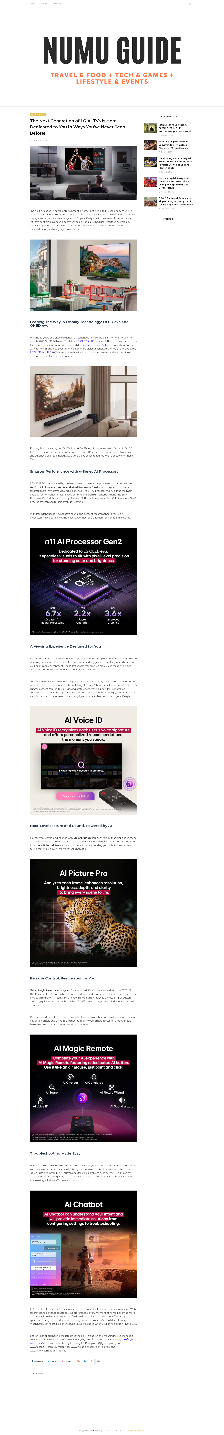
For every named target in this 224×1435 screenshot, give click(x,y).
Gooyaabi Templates (136, 1430)
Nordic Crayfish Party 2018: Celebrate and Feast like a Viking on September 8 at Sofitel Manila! (174, 183)
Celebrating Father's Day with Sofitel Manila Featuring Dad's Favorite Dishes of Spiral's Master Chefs (176, 163)
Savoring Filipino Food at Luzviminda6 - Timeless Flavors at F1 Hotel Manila (173, 144)
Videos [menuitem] (44, 4)
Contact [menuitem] (58, 4)
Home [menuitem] (33, 4)
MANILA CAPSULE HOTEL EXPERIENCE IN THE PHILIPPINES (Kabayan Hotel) (175, 128)
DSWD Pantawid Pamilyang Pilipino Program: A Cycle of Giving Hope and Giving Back (176, 201)
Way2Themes (104, 1430)
